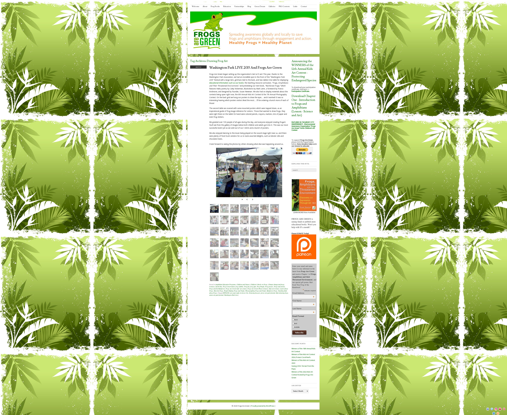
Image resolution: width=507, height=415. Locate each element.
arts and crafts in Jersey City (239, 293)
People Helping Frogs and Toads (234, 291)
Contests (212, 286)
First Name (303, 301)
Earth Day (218, 286)
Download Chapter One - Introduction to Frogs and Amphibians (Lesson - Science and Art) (303, 105)
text (295, 323)
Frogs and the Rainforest (217, 289)
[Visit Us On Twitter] (492, 410)
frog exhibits (239, 286)
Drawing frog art (254, 293)
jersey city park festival (268, 293)
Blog (249, 6)
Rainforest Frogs (272, 291)
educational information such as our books (226, 83)
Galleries (272, 6)
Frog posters (269, 286)
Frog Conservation (229, 286)
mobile (297, 327)
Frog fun (247, 286)
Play (242, 199)
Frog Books (215, 6)
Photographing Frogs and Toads (255, 291)
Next (252, 199)
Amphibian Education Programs (225, 284)
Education (227, 6)
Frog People (260, 286)
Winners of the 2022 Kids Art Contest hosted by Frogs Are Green (302, 375)
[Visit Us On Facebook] (488, 410)
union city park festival (216, 295)
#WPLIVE (226, 293)
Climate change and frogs (276, 284)
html (296, 320)
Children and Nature (243, 284)
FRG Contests (284, 6)
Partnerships (239, 6)
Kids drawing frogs (282, 293)
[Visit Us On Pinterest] (500, 410)
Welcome (195, 6)
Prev (247, 199)
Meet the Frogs (218, 291)
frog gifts (253, 286)
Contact (304, 6)
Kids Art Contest (274, 289)
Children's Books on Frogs (258, 284)
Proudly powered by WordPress (262, 406)
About (205, 6)
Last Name (303, 308)
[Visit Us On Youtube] (504, 410)
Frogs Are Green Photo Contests (257, 289)
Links (295, 6)
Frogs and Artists (279, 286)
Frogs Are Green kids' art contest (236, 289)
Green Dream (259, 6)
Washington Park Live (231, 295)
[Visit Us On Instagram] (496, 410)
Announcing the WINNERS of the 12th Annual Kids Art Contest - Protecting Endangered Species (304, 70)
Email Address (303, 293)
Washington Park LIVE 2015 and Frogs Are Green (245, 67)
